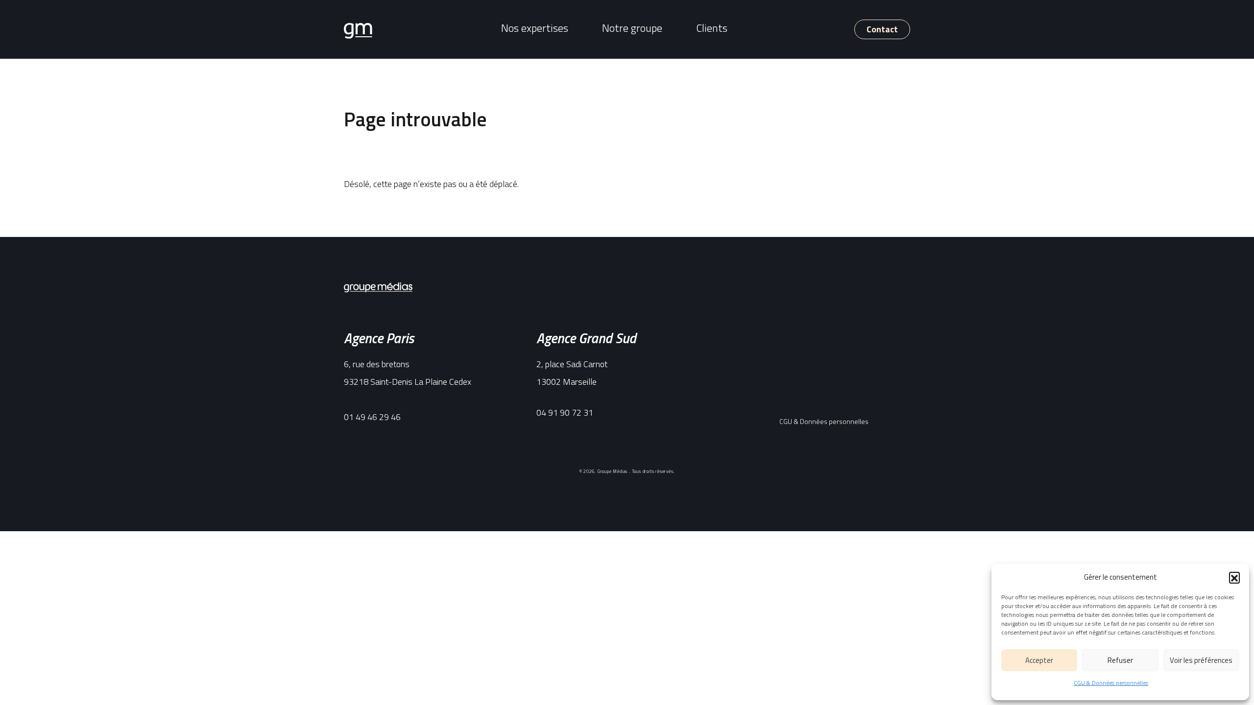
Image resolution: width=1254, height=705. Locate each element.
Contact (882, 29)
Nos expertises (534, 28)
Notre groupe (632, 28)
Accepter (1039, 660)
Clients (711, 28)
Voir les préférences (1201, 660)
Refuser (1120, 660)
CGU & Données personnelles (1111, 682)
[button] (1234, 577)
